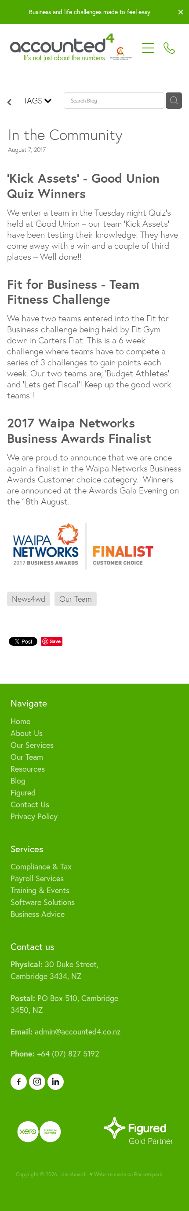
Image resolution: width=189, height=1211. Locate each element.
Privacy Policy (34, 816)
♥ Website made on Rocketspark (126, 1174)
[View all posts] (9, 102)
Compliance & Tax (41, 866)
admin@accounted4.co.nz (65, 1032)
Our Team (27, 757)
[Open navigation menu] (148, 48)
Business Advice (38, 914)
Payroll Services (37, 878)
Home (20, 721)
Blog (18, 781)
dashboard (73, 1174)
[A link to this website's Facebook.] (19, 1082)
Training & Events (40, 890)
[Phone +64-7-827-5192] (169, 48)
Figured (23, 793)
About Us (27, 733)
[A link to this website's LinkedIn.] (55, 1082)
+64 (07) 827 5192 (55, 1054)
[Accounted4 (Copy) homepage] (74, 48)
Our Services (32, 745)
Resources (28, 769)
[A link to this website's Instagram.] (37, 1082)
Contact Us (30, 804)
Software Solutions (43, 902)
